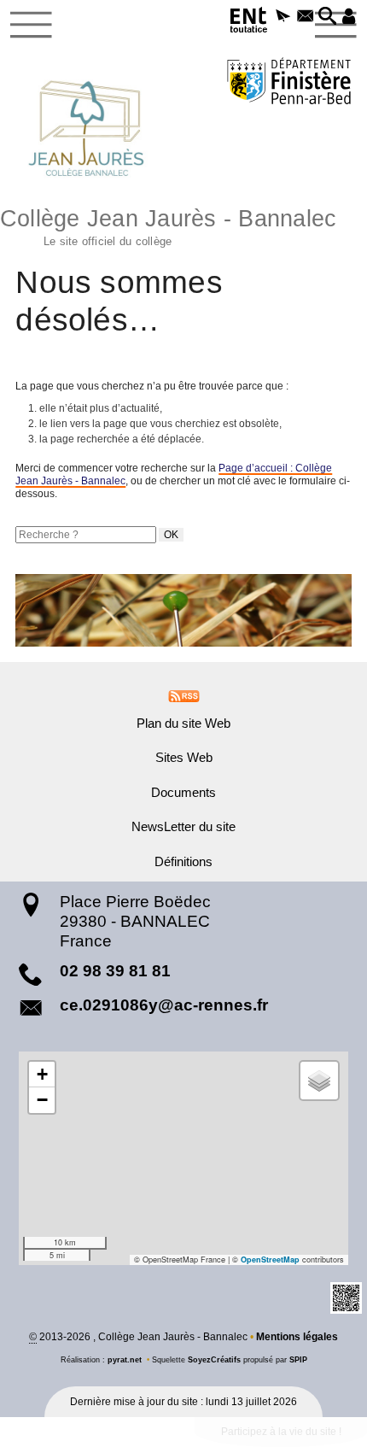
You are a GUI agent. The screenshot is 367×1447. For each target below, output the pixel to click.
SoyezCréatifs (214, 1360)
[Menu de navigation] (31, 25)
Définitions (183, 862)
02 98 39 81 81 (115, 971)
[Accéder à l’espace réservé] (349, 17)
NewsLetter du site (183, 827)
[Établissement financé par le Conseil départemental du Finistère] (289, 83)
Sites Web (184, 758)
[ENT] (249, 22)
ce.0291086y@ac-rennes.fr (164, 1005)
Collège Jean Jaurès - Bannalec (168, 225)
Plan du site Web (183, 723)
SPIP (298, 1360)
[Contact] (305, 17)
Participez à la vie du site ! (281, 1432)
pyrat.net (125, 1360)
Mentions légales (297, 1337)
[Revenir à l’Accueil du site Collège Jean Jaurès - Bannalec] (86, 128)
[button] (283, 17)
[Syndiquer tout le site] (184, 695)
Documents (183, 793)
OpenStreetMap (270, 1259)
